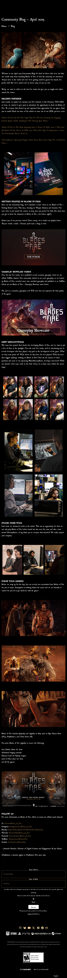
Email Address (33, 869)
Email (33, 901)
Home (4, 25)
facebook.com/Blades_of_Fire (20, 835)
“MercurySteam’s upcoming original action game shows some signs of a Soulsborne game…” (33, 141)
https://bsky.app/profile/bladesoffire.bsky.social (25, 829)
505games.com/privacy (33, 913)
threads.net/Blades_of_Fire (19, 832)
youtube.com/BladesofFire (18, 838)
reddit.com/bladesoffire (17, 841)
